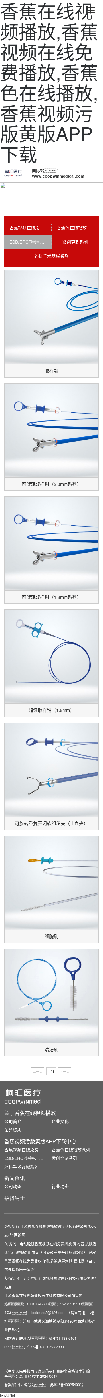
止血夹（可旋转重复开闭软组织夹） (57, 1252)
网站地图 (7, 1395)
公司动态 (12, 1186)
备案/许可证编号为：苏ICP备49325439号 (44, 1384)
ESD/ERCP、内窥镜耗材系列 (28, 1158)
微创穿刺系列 (75, 242)
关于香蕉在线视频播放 (30, 1112)
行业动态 (60, 1186)
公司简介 (12, 1121)
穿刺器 (78, 1243)
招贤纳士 (14, 1198)
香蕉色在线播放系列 (76, 227)
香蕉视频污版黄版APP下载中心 (40, 1141)
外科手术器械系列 (51, 256)
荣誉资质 (12, 1130)
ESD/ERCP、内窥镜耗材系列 (30, 242)
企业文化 (60, 1121)
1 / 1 (51, 1071)
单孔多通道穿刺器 (57, 1260)
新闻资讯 (14, 1178)
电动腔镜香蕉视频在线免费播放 (46, 1243)
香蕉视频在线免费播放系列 (30, 227)
